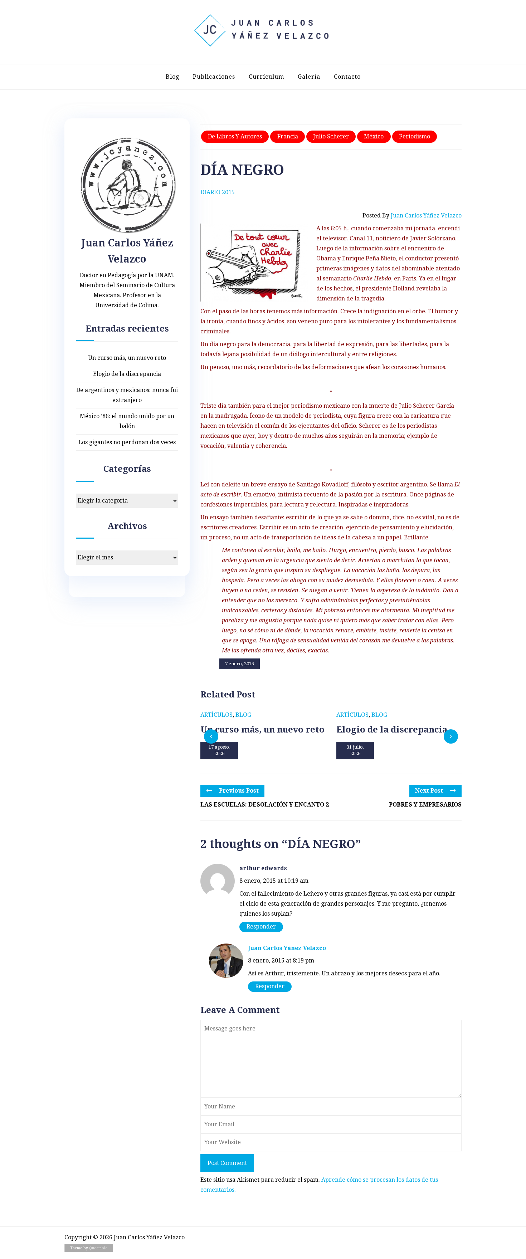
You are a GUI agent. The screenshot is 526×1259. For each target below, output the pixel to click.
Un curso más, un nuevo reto (127, 357)
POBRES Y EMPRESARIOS (425, 804)
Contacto (347, 76)
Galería (309, 76)
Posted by (412, 215)
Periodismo (414, 136)
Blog (172, 76)
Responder (261, 926)
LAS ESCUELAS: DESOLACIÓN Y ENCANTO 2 (264, 804)
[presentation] (211, 736)
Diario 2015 (217, 192)
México (374, 136)
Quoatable (98, 1248)
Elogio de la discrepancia (127, 374)
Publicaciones (214, 76)
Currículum (266, 76)
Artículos (216, 714)
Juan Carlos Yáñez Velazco (287, 948)
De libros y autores (235, 136)
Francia (287, 136)
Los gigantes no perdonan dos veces (127, 442)
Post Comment (227, 1163)
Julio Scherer (331, 136)
